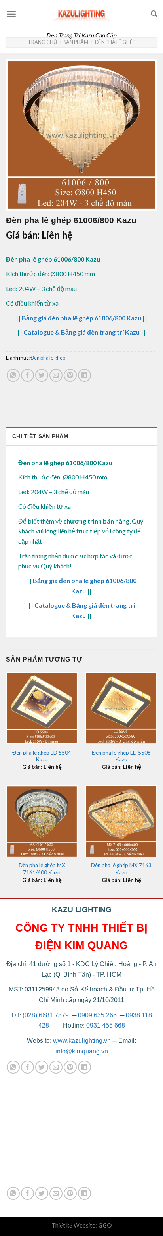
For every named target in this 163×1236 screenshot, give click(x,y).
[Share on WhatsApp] (13, 375)
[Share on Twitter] (41, 375)
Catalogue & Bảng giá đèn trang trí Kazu (81, 332)
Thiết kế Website (73, 1225)
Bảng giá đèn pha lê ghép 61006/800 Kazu (81, 318)
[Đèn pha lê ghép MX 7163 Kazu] (121, 821)
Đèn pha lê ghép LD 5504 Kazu (41, 756)
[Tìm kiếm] (154, 13)
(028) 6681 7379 (46, 1015)
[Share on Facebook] (27, 375)
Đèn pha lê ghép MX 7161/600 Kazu (42, 869)
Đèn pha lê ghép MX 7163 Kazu (121, 869)
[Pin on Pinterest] (70, 375)
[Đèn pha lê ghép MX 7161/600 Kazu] (42, 821)
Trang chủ (42, 42)
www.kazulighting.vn (82, 1040)
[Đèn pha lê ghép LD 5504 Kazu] (42, 708)
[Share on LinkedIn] (84, 375)
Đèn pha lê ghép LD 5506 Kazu (121, 756)
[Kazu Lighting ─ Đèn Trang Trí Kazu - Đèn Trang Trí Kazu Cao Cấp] (81, 14)
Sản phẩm (76, 42)
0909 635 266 (97, 1015)
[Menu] (11, 14)
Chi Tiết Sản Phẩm (40, 436)
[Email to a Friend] (56, 375)
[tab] (81, 436)
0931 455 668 (105, 1025)
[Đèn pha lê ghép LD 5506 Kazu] (121, 708)
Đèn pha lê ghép (115, 42)
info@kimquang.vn (81, 1051)
